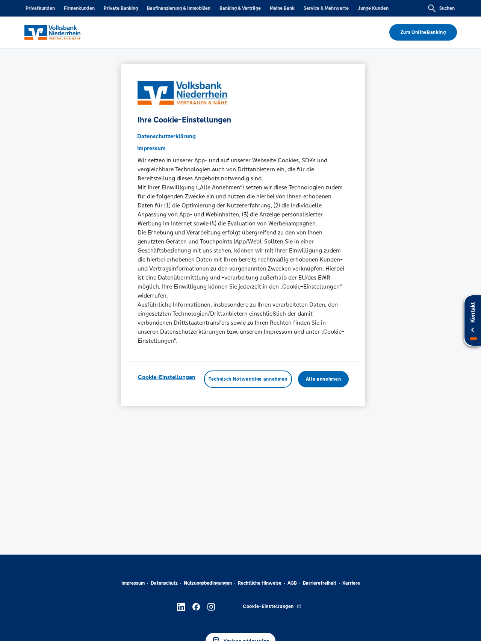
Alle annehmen (323, 379)
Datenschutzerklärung (166, 136)
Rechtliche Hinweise (259, 583)
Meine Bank (282, 8)
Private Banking (121, 8)
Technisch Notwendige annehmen (248, 379)
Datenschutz (164, 583)
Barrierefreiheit (319, 583)
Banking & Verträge (240, 8)
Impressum (133, 583)
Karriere (351, 583)
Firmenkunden (79, 8)
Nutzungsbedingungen (208, 583)
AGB (292, 583)
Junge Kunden (373, 8)
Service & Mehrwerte (326, 8)
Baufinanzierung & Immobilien (178, 8)
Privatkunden (40, 8)
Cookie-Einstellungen (166, 377)
